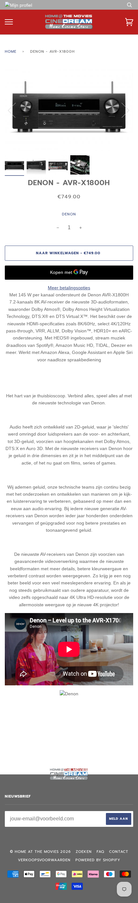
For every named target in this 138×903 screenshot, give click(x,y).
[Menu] (9, 22)
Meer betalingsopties (69, 287)
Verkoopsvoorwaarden (44, 860)
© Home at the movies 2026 (40, 851)
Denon (69, 214)
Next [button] (121, 110)
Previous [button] (16, 110)
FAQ (100, 851)
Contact (118, 851)
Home (10, 51)
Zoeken (84, 851)
